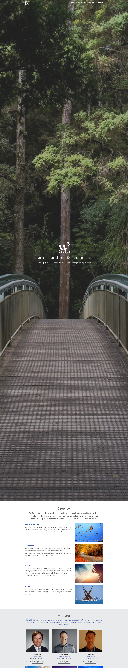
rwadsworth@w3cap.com (37, 662)
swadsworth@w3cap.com (64, 662)
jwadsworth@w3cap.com (90, 662)
